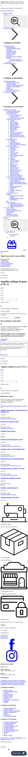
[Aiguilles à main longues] (7, 428)
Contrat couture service (12, 214)
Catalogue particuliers (9, 28)
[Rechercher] (15, 21)
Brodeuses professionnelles (13, 82)
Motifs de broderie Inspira (16, 206)
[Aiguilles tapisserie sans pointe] (8, 494)
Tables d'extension (14, 124)
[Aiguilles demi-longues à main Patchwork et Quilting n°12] (14, 407)
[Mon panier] (7, 233)
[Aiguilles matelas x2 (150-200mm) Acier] (11, 446)
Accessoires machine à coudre (14, 119)
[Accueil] (5, 10)
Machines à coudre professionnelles (15, 85)
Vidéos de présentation (13, 681)
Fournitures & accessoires (10, 92)
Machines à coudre (11, 47)
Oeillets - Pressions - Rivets (16, 155)
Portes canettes (13, 121)
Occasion (9, 62)
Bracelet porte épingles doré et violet (12, 439)
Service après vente (15, 683)
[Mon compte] (7, 237)
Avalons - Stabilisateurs (15, 115)
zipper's (12, 163)
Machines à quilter (11, 54)
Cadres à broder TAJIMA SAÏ (17, 178)
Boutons (12, 151)
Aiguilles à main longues (8, 431)
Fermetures (12, 148)
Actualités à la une (5, 680)
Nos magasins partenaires (13, 215)
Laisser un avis (4, 638)
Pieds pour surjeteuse (15, 143)
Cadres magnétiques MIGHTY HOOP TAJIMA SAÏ (17, 180)
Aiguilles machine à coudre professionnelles (16, 199)
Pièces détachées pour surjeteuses (18, 144)
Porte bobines (13, 128)
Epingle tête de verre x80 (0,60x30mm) (12, 459)
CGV (24, 738)
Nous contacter (4, 636)
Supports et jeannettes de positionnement (16, 187)
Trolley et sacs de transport (16, 132)
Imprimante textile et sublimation (14, 56)
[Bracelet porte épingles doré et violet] (3, 436)
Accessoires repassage (15, 59)
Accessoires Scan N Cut (12, 193)
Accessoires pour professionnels (14, 176)
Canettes (12, 120)
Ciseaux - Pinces (14, 168)
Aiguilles (9, 194)
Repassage (9, 58)
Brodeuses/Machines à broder (14, 48)
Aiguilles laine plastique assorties (10, 478)
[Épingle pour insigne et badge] (8, 418)
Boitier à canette (14, 125)
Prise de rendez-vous (11, 209)
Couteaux (12, 140)
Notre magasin (4, 681)
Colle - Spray (13, 156)
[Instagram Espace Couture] (12, 661)
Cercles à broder (14, 116)
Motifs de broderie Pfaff (16, 203)
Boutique (7, 262)
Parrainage (9, 213)
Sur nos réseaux (13, 680)
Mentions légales (5, 738)
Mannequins (13, 166)
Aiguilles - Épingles (14, 174)
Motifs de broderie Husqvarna (17, 205)
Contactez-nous (4, 339)
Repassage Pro (10, 89)
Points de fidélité (10, 211)
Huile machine (13, 129)
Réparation (12, 159)
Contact (5, 217)
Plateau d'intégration (15, 127)
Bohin (2, 288)
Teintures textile (14, 164)
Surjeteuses (9, 50)
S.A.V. (13, 739)
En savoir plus (4, 354)
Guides (12, 191)
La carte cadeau (10, 684)
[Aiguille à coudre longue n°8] (3, 485)
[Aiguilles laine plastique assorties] (9, 475)
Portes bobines (13, 142)
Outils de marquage (14, 171)
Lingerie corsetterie (14, 160)
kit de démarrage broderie (13, 112)
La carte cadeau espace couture (14, 210)
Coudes (12, 158)
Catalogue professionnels (9, 63)
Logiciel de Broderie (11, 51)
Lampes (12, 189)
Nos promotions (21, 680)
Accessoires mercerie (12, 146)
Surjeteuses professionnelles (13, 86)
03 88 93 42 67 (4, 635)
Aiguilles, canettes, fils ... (16, 190)
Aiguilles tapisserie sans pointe (10, 497)
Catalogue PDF (22, 681)
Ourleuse (9, 88)
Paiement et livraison (5, 683)
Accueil (2, 262)
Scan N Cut (9, 55)
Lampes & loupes (14, 167)
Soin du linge (13, 154)
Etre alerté (17, 317)
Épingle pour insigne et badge (10, 421)
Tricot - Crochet (14, 162)
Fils (7, 201)
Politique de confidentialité (15, 738)
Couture (12, 131)
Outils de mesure (14, 172)
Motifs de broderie (11, 202)
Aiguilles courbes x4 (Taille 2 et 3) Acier (12, 468)
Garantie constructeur (19, 684)
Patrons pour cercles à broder (17, 117)
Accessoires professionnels (13, 90)
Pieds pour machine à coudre (17, 135)
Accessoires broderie (11, 113)
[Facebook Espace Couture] (12, 649)
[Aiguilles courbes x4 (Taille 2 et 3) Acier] (11, 465)
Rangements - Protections (16, 175)
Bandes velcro (13, 150)
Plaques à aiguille (14, 123)
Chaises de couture (14, 147)
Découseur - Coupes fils (16, 170)
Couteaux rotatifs (14, 152)
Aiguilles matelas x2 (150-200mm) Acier (13, 449)
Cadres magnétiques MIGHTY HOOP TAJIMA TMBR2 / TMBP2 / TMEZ (18, 184)
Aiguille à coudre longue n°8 (9, 488)
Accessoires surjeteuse (12, 139)
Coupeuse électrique (11, 84)
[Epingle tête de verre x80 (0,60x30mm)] (8, 456)
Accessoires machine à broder (14, 111)
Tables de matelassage (15, 133)
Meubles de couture (11, 52)
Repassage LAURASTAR (16, 60)
